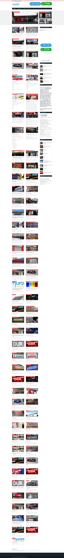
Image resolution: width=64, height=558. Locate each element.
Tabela (28, 8)
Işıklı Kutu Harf (28, 371)
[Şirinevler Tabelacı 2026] (18, 66)
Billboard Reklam (28, 441)
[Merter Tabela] (18, 402)
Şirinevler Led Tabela (15, 475)
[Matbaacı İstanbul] (32, 78)
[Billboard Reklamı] (32, 413)
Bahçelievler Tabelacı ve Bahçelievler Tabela (18, 193)
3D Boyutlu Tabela (15, 515)
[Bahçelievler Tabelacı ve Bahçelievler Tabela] (18, 189)
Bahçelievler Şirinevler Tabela (17, 63)
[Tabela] (18, 391)
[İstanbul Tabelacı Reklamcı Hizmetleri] (18, 261)
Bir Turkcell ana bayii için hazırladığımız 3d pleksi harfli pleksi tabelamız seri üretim (47, 162)
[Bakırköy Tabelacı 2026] (18, 54)
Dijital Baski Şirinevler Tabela (16, 112)
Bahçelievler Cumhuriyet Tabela (31, 112)
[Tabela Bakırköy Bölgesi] (18, 225)
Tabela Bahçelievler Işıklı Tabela (30, 134)
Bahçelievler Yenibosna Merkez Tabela (31, 269)
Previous (13, 17)
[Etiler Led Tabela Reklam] (32, 320)
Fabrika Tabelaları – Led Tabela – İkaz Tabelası (18, 487)
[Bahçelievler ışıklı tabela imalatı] (32, 248)
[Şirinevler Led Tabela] (18, 471)
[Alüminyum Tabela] (18, 367)
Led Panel (14, 376)
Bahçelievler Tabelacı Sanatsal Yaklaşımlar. (47, 70)
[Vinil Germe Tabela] (32, 356)
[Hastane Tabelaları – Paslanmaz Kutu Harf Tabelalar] (32, 518)
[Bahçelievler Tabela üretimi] (32, 379)
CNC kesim (28, 281)
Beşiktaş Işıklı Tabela (28, 301)
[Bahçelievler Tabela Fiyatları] (32, 201)
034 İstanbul (28, 186)
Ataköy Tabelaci (29, 515)
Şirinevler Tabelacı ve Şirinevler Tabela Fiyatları (18, 119)
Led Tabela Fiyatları (15, 313)
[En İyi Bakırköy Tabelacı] (18, 130)
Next (36, 17)
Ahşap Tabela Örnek (46, 153)
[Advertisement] (46, 37)
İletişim (24, 8)
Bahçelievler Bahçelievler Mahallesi (17, 150)
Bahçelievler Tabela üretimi (29, 383)
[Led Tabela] (18, 530)
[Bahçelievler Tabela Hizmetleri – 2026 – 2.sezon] (32, 42)
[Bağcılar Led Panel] (18, 379)
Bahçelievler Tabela (29, 51)
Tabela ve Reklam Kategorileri (43, 29)
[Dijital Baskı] (32, 391)
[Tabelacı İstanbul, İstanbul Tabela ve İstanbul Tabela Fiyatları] (32, 97)
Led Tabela (14, 534)
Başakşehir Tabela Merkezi (29, 313)
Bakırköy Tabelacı (43, 92)
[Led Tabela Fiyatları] (18, 309)
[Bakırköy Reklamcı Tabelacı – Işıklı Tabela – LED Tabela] (32, 153)
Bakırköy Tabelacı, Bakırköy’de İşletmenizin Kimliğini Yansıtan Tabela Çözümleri (48, 74)
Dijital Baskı (14, 294)
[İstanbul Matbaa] (18, 78)
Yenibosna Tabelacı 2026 (42, 17)
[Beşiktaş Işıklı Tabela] (32, 297)
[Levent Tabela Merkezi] (18, 320)
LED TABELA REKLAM (15, 341)
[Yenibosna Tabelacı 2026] (32, 54)
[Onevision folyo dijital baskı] (18, 297)
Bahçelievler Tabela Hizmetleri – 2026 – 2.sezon (48, 78)
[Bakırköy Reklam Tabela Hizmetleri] (18, 272)
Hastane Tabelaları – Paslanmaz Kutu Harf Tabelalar (48, 165)
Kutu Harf (43, 98)
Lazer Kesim (46, 98)
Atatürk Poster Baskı (15, 441)
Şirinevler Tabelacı (44, 106)
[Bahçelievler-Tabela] (32, 449)
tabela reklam (14, 281)
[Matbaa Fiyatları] (18, 97)
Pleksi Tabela (43, 102)
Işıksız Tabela (47, 96)
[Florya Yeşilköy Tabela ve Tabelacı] (18, 201)
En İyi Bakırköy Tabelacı (15, 134)
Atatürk (14, 434)
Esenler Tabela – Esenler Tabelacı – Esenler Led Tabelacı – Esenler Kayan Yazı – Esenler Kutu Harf (18, 336)
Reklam (27, 348)
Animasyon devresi (15, 527)
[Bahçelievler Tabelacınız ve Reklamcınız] (18, 236)
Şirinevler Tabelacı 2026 (41, 23)
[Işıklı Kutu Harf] (32, 367)
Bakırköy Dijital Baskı (15, 127)
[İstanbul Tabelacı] (32, 236)
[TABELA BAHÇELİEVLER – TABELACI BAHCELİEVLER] (18, 177)
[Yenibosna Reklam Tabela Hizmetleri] (32, 272)
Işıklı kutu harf (28, 364)
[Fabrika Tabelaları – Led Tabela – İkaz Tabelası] (18, 483)
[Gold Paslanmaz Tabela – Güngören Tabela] (32, 166)
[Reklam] (32, 344)
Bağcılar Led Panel (15, 383)
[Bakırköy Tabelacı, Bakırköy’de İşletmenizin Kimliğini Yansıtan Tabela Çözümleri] (18, 42)
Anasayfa (14, 8)
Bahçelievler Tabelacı (29, 127)
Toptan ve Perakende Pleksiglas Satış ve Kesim (32, 288)
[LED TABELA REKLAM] (18, 344)
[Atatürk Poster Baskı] (18, 437)
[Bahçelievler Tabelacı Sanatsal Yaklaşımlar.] (32, 30)
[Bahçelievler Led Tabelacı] (18, 460)
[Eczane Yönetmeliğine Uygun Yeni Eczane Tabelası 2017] (18, 248)
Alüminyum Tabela (15, 364)
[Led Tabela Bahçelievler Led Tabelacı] (32, 177)
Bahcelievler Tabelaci (28, 119)
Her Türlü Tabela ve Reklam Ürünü (30, 534)
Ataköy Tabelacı (43, 88)
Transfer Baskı (28, 216)
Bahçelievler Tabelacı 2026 (29, 70)
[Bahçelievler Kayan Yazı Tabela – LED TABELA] (18, 166)
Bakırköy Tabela (15, 269)
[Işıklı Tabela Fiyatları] (32, 189)
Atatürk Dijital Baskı (15, 306)
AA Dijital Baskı (28, 388)
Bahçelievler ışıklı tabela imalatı (30, 252)
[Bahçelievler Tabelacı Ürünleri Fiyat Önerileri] (18, 30)
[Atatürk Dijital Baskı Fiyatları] (32, 331)
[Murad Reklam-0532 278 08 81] (15, 4)
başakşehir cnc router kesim (30, 306)
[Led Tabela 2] (32, 496)
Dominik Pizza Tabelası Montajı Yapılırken (47, 147)
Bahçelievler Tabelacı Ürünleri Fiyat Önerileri (47, 66)
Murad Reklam (19, 8)
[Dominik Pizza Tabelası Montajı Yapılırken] (18, 496)
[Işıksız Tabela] (32, 225)
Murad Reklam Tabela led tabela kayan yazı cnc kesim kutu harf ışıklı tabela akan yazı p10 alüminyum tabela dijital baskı (18, 289)
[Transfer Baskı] (32, 212)
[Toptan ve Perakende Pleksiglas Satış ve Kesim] (32, 284)
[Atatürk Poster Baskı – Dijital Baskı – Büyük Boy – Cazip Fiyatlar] (18, 449)
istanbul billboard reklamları (16, 429)
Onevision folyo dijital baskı (16, 301)
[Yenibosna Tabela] (32, 402)
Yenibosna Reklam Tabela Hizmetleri (30, 276)
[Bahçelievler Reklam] (32, 261)
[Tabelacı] (32, 460)
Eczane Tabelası (15, 245)
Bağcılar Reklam (29, 341)
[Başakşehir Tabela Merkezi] (32, 309)
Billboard (14, 422)
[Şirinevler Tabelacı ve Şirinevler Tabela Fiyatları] (18, 115)
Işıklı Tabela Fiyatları (28, 193)
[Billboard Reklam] (32, 437)
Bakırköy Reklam (15, 51)
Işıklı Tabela (42, 96)
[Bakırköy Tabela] (18, 413)
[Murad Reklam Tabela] (18, 540)
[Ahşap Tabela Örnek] (18, 506)
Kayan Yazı (41, 97)
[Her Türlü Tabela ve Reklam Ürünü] (32, 530)
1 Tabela (28, 150)
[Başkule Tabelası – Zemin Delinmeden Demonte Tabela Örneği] (32, 483)
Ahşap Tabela (28, 527)
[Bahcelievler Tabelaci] (32, 115)
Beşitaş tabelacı (29, 294)
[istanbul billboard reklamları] (18, 425)
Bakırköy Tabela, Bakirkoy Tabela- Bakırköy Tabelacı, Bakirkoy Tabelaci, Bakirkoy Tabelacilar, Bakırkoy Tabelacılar (18, 217)
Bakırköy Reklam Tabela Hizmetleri (17, 276)
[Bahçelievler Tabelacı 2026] (32, 66)
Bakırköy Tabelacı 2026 (16, 22)
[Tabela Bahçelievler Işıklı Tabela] (32, 130)
